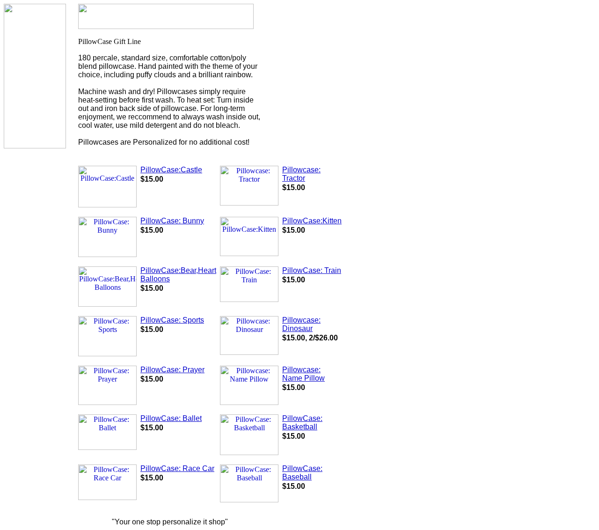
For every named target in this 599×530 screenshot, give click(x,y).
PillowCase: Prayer (172, 370)
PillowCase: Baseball (302, 472)
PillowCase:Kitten (312, 221)
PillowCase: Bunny (172, 221)
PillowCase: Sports (172, 320)
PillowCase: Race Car (177, 468)
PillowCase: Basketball (302, 422)
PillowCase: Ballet (171, 418)
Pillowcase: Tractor (301, 174)
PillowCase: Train (311, 270)
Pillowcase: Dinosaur (301, 324)
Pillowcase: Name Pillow (303, 374)
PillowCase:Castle (171, 170)
